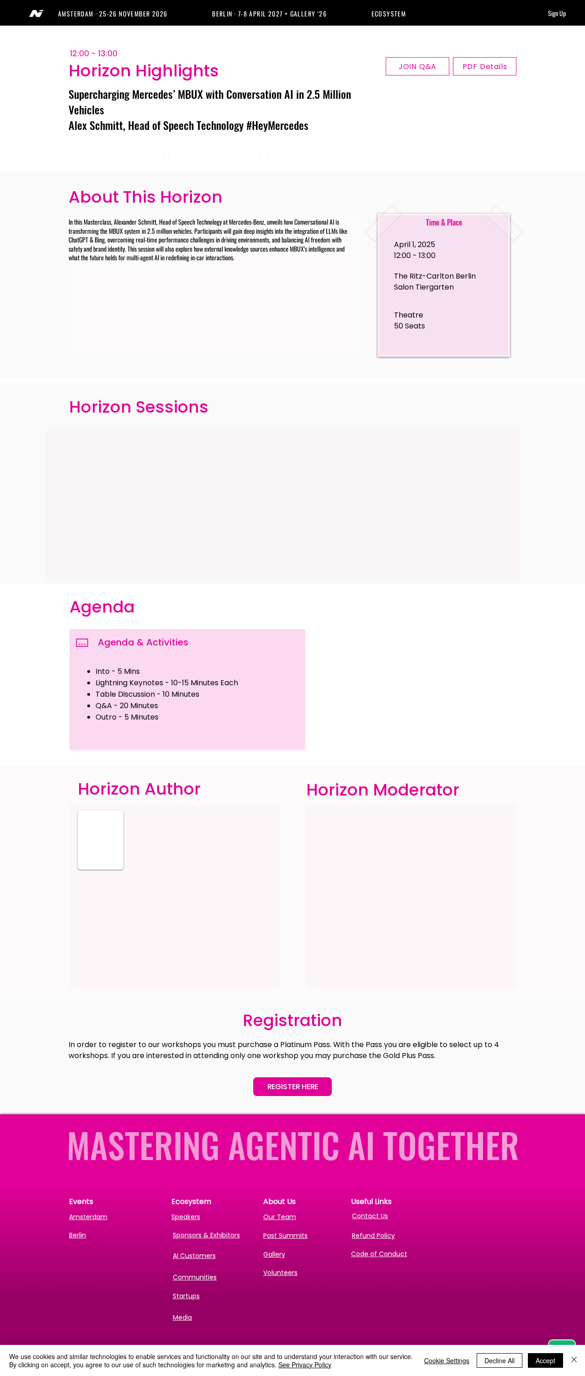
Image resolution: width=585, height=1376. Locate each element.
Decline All (499, 1360)
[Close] (574, 1360)
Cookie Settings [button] (446, 1360)
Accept (545, 1360)
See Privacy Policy (304, 1364)
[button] (135, 13)
